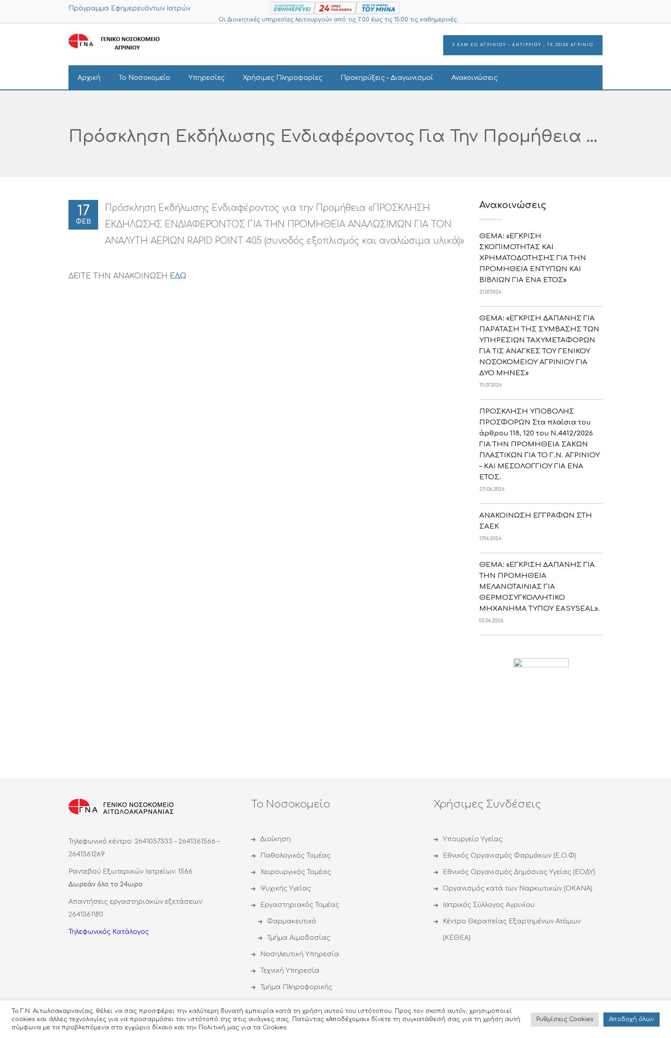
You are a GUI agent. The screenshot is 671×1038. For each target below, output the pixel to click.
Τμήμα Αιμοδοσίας (298, 937)
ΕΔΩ (178, 276)
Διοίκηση (275, 839)
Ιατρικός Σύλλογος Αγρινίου (489, 905)
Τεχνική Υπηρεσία (290, 970)
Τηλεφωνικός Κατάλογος (108, 931)
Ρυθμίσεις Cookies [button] (564, 1019)
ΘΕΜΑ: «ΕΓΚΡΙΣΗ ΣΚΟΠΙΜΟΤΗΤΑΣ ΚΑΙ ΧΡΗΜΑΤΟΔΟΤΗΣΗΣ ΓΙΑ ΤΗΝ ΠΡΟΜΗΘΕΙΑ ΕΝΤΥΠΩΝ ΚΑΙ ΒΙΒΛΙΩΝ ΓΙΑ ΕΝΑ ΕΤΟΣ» (532, 258)
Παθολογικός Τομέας (295, 855)
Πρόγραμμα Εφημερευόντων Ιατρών (129, 8)
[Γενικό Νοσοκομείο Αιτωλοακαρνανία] (120, 42)
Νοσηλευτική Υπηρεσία (299, 954)
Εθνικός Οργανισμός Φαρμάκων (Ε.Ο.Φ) (509, 855)
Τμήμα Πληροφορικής (296, 987)
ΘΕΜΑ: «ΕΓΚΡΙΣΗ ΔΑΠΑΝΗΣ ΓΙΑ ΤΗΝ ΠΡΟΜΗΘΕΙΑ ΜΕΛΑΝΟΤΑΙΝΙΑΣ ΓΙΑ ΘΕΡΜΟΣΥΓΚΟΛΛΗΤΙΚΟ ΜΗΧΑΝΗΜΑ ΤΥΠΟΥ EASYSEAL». (539, 587)
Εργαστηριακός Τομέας (299, 905)
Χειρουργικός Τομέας (295, 872)
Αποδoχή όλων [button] (631, 1019)
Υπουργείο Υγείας (473, 839)
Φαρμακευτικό (291, 921)
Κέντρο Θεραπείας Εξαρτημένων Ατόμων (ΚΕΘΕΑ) (512, 929)
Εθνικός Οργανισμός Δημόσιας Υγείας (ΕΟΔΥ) (519, 872)
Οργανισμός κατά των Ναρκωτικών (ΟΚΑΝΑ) (517, 888)
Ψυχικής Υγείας (285, 888)
